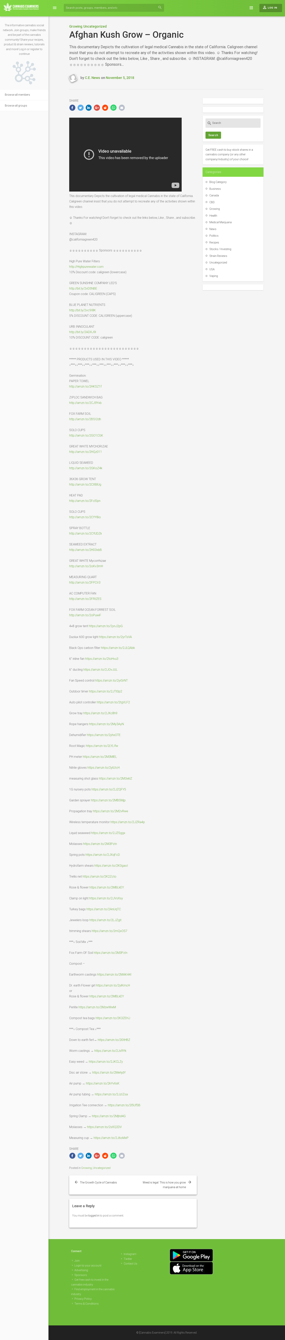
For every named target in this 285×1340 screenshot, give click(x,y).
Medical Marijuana (220, 222)
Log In (269, 7)
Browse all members (17, 94)
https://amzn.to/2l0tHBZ (114, 1040)
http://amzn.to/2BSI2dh (85, 419)
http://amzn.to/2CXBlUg (85, 484)
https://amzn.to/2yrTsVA (115, 637)
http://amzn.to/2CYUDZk (85, 533)
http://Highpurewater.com (86, 267)
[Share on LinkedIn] (89, 107)
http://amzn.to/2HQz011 (85, 452)
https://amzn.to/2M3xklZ (115, 778)
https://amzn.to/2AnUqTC (103, 909)
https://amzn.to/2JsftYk (110, 1051)
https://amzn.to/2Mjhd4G (109, 1116)
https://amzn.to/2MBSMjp (108, 800)
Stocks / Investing (220, 249)
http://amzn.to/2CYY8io (85, 517)
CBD (212, 202)
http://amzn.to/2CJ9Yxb (85, 403)
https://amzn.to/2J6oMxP (111, 1138)
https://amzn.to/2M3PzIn (100, 844)
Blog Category (218, 182)
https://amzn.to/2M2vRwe (110, 811)
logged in (93, 1215)
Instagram (130, 1254)
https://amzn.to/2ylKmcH (113, 985)
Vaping (213, 275)
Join (77, 1260)
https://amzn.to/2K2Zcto (99, 876)
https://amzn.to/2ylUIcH (103, 767)
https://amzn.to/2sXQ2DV (104, 1127)
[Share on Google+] (97, 107)
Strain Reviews (218, 255)
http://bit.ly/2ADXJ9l (82, 332)
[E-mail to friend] (122, 107)
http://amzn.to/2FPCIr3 (84, 582)
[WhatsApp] (113, 107)
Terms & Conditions (86, 1303)
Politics (213, 235)
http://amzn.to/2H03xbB (85, 550)
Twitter (128, 1258)
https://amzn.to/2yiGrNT (111, 680)
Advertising (81, 1270)
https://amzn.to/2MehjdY (109, 1072)
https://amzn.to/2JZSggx (108, 833)
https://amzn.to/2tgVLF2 (113, 702)
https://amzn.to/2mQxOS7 (109, 931)
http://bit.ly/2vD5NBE (83, 288)
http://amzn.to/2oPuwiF (85, 615)
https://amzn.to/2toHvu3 (101, 659)
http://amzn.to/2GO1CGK (86, 435)
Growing (75, 26)
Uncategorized (95, 26)
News (212, 229)
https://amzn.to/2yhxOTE (104, 735)
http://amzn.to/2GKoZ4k (85, 468)
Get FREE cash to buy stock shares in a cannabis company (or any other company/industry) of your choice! (229, 154)
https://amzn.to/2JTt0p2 (105, 691)
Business (215, 188)
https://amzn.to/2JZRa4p (128, 822)
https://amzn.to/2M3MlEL (100, 757)
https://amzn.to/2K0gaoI (111, 865)
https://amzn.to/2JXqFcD (103, 855)
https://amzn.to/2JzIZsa (111, 1094)
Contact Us (130, 1263)
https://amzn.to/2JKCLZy (106, 1061)
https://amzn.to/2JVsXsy (106, 898)
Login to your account (87, 1265)
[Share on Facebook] (72, 107)
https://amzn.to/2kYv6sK (102, 1083)
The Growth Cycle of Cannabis (98, 1182)
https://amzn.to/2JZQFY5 (109, 789)
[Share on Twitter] (80, 107)
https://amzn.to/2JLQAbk (118, 648)
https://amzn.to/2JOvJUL (100, 669)
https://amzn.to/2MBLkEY (106, 887)
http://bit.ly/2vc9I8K (82, 310)
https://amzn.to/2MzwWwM (97, 1007)
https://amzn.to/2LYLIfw (102, 746)
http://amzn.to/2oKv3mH (86, 566)
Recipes (214, 242)
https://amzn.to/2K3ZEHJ (113, 1018)
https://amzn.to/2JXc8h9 (100, 713)
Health (213, 215)
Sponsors (80, 1275)
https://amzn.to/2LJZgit (105, 920)
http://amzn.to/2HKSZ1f (85, 386)
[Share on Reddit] (105, 107)
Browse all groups (16, 105)
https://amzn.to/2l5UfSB (124, 1105)
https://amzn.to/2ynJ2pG (106, 626)
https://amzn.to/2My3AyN (106, 724)
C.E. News (92, 78)
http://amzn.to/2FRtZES (85, 599)
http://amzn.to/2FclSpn (84, 501)
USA (212, 269)
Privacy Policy (83, 1298)
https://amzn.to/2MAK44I (114, 974)
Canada (214, 195)
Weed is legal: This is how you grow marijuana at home (164, 1185)
